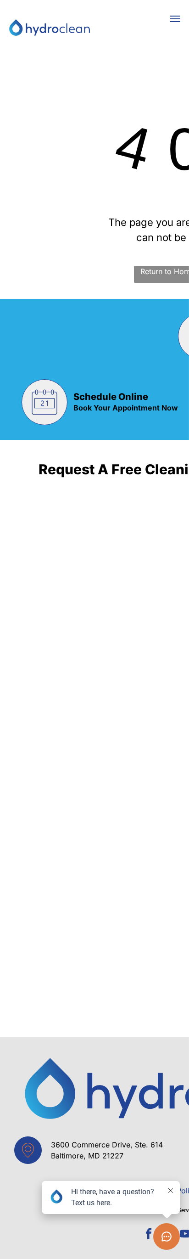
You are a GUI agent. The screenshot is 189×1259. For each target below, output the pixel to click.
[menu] (175, 19)
